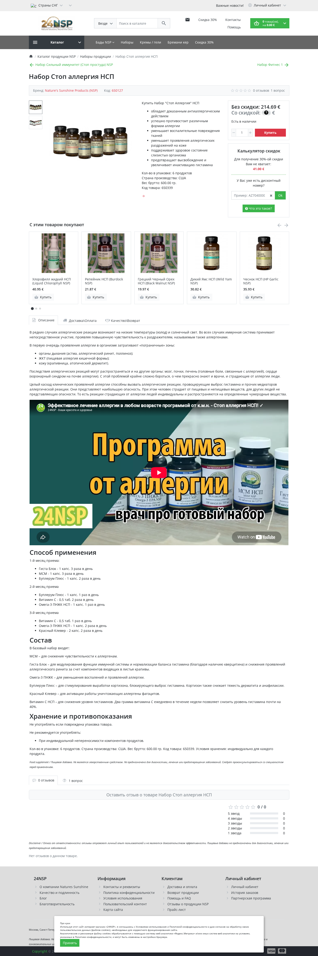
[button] (36, 309)
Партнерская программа (251, 898)
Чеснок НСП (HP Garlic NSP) (260, 281)
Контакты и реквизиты (121, 887)
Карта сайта (113, 909)
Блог (43, 898)
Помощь (234, 27)
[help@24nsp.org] (187, 19)
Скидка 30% (207, 19)
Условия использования (122, 898)
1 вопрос (278, 90)
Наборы (127, 42)
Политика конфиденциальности (129, 892)
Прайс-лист (176, 909)
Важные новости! (230, 5)
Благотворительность (57, 904)
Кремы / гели (150, 42)
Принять (70, 943)
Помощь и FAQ (179, 898)
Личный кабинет (244, 887)
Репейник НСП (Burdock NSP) (104, 281)
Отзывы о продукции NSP (188, 904)
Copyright (39, 951)
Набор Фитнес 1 (270, 64)
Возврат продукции (183, 892)
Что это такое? (260, 208)
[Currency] (70, 5)
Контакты (233, 19)
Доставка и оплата (182, 887)
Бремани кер (178, 42)
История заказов (244, 892)
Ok (280, 195)
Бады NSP (104, 42)
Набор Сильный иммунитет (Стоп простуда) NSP (73, 64)
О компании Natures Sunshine (64, 887)
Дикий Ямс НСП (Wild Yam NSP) (211, 281)
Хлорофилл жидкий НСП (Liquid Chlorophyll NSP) (51, 281)
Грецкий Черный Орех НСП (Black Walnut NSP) (156, 281)
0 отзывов (261, 90)
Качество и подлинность (59, 892)
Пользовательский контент (125, 904)
